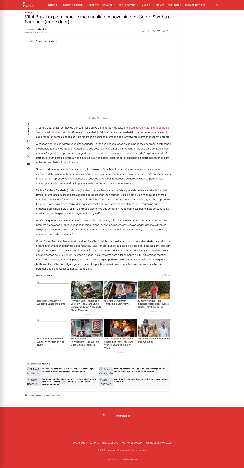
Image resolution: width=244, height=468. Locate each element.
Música (145, 5)
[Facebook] (28, 148)
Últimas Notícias (195, 5)
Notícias (52, 5)
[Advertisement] (200, 56)
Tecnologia (175, 5)
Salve (168, 31)
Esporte (94, 5)
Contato (94, 443)
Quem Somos (80, 443)
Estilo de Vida (127, 5)
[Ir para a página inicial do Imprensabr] (28, 5)
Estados (107, 5)
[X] (28, 156)
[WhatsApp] (28, 141)
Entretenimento (73, 5)
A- (143, 31)
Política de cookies (132, 443)
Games (160, 5)
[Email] (28, 164)
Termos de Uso (110, 443)
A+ (149, 31)
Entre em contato (53, 395)
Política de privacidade (158, 443)
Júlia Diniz (41, 29)
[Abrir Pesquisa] (217, 5)
